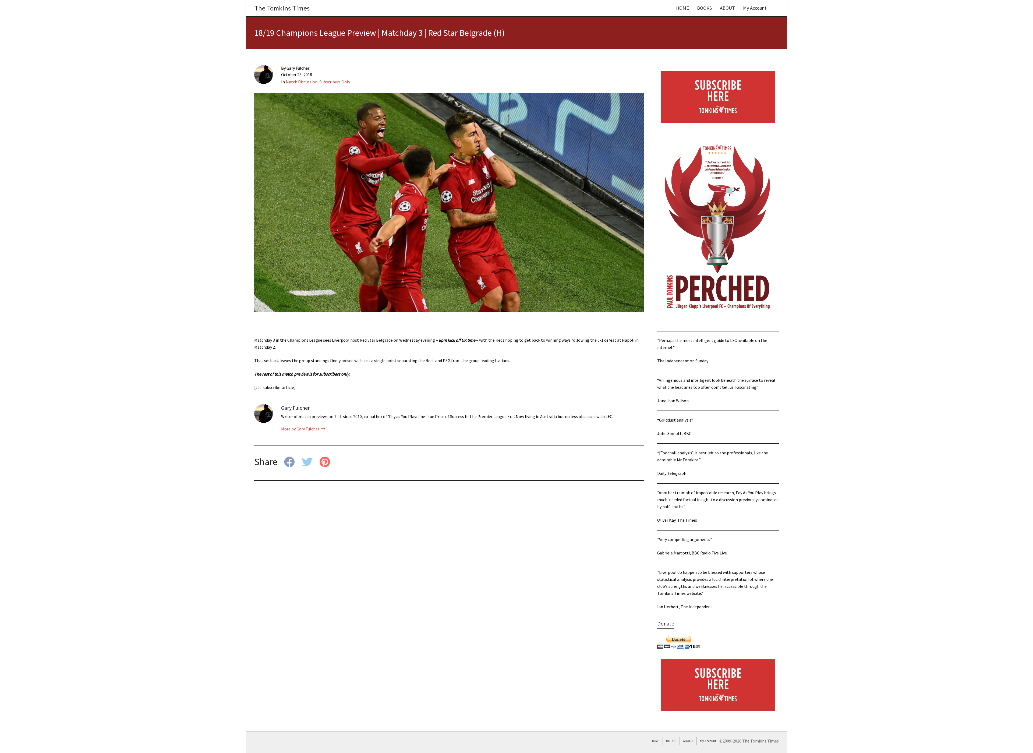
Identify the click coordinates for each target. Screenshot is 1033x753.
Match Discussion (301, 81)
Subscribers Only (334, 81)
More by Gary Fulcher (300, 429)
